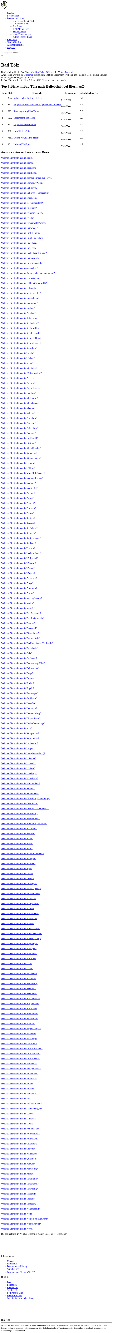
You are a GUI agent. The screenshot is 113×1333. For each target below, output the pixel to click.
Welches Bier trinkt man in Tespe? (17, 873)
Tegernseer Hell (25, 124)
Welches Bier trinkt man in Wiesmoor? (19, 918)
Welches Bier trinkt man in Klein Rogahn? (21, 448)
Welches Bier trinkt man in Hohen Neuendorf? (22, 263)
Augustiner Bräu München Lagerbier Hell (37, 104)
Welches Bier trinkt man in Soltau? (17, 838)
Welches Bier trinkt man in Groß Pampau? (20, 1053)
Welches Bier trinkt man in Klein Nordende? (22, 1103)
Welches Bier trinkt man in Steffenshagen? (21, 538)
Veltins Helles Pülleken (43, 72)
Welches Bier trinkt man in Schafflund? (19, 1178)
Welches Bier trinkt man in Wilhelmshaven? (21, 933)
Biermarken (12, 1287)
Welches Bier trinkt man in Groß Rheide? (20, 1058)
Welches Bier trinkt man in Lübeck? (18, 1113)
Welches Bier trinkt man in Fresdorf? (18, 218)
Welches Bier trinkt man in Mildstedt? (18, 1118)
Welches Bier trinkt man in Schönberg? (19, 528)
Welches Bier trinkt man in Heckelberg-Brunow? (24, 253)
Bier (9, 1282)
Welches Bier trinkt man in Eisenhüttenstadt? (22, 203)
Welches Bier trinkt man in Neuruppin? (19, 303)
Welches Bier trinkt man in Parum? (17, 498)
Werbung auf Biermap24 (18, 1272)
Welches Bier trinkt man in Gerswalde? (19, 228)
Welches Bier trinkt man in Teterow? (18, 548)
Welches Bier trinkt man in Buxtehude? (19, 648)
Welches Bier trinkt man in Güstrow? (18, 443)
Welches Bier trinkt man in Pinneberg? (19, 1153)
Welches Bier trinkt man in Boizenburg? (19, 428)
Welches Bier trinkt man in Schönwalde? (20, 328)
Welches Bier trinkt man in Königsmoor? (20, 733)
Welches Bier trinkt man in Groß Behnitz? (20, 233)
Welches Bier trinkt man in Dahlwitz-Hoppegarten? (25, 193)
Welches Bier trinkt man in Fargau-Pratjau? (21, 1028)
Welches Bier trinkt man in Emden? (17, 683)
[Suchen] (2, 55)
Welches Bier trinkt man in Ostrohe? (18, 1148)
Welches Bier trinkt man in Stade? (17, 843)
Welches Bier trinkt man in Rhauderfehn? (20, 818)
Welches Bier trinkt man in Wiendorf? (18, 563)
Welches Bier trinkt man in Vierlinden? (19, 368)
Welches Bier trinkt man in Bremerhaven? (20, 388)
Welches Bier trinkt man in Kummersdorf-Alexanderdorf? (28, 273)
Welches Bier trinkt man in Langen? (18, 748)
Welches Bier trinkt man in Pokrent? (18, 503)
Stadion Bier (13, 1290)
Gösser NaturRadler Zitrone (26, 137)
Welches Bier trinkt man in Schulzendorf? (20, 333)
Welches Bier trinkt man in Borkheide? (19, 173)
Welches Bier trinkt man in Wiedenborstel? (21, 1223)
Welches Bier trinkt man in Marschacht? (19, 778)
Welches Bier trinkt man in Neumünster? (20, 1128)
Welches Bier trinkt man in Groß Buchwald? (22, 1048)
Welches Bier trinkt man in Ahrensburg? (19, 983)
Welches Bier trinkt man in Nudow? (18, 308)
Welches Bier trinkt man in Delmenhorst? (20, 668)
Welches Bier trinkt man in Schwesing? (19, 1188)
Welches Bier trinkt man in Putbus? (17, 513)
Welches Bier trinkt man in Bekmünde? (19, 1013)
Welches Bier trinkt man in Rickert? (17, 1173)
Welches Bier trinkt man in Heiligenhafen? (21, 1068)
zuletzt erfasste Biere (22, 37)
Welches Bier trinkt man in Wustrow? (18, 958)
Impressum (12, 1263)
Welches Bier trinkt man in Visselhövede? (20, 893)
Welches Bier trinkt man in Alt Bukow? (19, 398)
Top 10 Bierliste (14, 42)
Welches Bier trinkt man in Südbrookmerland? (22, 853)
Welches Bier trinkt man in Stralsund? (18, 543)
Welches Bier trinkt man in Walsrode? (18, 898)
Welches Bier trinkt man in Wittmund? (19, 953)
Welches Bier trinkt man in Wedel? (17, 1213)
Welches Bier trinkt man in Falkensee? (19, 208)
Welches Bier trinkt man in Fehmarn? (18, 1033)
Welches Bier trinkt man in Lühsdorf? (18, 288)
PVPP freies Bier (21, 29)
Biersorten (12, 39)
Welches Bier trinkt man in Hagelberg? (19, 243)
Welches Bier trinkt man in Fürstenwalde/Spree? (23, 223)
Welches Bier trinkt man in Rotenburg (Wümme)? (24, 823)
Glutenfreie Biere (21, 23)
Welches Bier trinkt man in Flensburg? (19, 1038)
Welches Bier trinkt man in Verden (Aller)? (21, 888)
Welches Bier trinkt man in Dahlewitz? (19, 188)
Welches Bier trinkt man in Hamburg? (18, 393)
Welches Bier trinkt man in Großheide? (19, 698)
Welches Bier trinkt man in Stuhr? (17, 848)
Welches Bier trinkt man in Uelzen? (17, 878)
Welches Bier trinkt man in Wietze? (17, 923)
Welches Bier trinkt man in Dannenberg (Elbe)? (23, 663)
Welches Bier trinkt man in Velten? (17, 363)
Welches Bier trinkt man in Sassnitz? (18, 523)
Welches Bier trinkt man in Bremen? (18, 383)
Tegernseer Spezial (24, 118)
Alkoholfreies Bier (15, 45)
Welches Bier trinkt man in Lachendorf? (19, 743)
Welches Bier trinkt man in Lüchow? (18, 768)
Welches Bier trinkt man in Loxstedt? (18, 763)
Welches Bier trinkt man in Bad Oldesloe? (20, 998)
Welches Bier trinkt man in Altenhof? (18, 988)
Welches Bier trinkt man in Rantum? (18, 1163)
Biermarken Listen (15, 18)
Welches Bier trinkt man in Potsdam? (18, 313)
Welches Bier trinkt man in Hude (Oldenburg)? (23, 723)
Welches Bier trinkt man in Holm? (17, 1083)
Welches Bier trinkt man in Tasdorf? (18, 1198)
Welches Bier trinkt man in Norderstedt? (19, 1138)
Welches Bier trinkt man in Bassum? (18, 623)
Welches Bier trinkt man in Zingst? (17, 583)
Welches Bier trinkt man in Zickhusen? (19, 578)
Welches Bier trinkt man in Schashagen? (20, 1183)
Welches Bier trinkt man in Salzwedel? (19, 973)
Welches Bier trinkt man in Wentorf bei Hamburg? (24, 1218)
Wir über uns (13, 1269)
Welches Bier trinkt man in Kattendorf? (19, 1093)
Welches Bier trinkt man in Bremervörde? (20, 638)
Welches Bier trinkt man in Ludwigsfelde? (20, 278)
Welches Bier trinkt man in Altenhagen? (19, 408)
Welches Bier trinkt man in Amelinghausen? (21, 598)
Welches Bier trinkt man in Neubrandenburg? (22, 478)
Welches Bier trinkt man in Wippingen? (19, 943)
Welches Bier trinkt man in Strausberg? (19, 348)
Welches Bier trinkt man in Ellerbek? (18, 1023)
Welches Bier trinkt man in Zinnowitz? (19, 588)
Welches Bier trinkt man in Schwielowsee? (21, 343)
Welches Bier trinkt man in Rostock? (18, 518)
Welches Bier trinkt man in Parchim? (18, 493)
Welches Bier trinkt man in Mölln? (17, 1123)
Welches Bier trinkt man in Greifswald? (19, 438)
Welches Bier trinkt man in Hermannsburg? (21, 713)
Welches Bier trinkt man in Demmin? (18, 433)
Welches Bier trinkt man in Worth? (17, 1228)
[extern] (20, 1320)
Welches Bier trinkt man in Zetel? (16, 963)
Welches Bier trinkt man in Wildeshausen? (20, 928)
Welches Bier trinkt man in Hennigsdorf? (20, 258)
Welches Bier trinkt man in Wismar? (18, 568)
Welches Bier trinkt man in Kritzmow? (19, 453)
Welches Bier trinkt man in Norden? (18, 788)
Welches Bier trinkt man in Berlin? (17, 158)
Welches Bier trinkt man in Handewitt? (19, 1063)
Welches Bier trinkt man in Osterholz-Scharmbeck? (25, 808)
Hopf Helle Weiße (22, 131)
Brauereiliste (13, 15)
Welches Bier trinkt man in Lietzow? (18, 463)
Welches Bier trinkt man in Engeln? (17, 688)
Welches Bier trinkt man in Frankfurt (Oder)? (22, 213)
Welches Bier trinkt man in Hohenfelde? (19, 1073)
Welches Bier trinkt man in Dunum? (18, 678)
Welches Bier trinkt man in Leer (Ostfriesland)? (23, 753)
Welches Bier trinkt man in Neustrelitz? (19, 488)
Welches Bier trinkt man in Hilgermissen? (20, 718)
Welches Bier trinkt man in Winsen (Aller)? (21, 938)
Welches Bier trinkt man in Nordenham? (20, 793)
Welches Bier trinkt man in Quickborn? (19, 1158)
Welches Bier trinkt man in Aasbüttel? (18, 978)
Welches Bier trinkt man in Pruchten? (18, 508)
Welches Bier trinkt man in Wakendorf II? (20, 1208)
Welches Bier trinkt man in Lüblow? (18, 468)
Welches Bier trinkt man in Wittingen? (18, 948)
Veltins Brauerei (65, 72)
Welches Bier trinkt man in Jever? (16, 728)
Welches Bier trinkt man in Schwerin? (18, 533)
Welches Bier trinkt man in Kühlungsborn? (21, 458)
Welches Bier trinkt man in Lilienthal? (18, 758)
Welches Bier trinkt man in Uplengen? (19, 883)
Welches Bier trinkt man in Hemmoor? (19, 708)
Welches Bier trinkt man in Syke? (16, 868)
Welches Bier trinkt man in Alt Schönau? (20, 403)
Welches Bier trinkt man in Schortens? (19, 828)
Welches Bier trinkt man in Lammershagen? (21, 1108)
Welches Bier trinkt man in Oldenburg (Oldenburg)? (25, 798)
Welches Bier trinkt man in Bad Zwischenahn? (22, 618)
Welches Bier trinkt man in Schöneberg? (20, 323)
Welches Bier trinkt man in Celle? (16, 653)
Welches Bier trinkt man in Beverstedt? (19, 628)
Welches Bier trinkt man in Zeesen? (17, 378)
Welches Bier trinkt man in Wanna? (17, 908)
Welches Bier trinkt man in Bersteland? (19, 168)
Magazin (11, 47)
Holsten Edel (22, 144)
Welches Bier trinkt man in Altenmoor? (19, 993)
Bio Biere (17, 26)
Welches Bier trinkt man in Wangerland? (20, 903)
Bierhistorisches (14, 1295)
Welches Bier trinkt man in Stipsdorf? (18, 1193)
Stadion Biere (19, 31)
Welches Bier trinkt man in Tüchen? (18, 358)
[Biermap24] (4, 8)
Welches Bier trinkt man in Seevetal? (18, 833)
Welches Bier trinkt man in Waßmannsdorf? (21, 373)
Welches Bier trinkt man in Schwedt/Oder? (21, 338)
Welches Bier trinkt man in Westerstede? (20, 913)
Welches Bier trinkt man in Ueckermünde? (21, 553)
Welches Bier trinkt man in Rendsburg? (19, 1168)
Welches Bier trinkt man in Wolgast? (18, 573)
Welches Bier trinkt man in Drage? (17, 673)
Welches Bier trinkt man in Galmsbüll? (19, 1043)
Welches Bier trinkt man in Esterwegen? (19, 693)
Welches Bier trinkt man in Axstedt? (18, 608)
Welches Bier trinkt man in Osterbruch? (19, 803)
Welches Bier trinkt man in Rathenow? (19, 318)
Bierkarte (11, 13)
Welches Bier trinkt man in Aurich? (17, 603)
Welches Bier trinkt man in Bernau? (17, 163)
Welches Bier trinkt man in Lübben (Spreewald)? (24, 283)
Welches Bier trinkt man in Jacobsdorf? (19, 268)
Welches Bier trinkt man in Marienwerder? (21, 293)
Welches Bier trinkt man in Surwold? (18, 863)
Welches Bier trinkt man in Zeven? (17, 968)
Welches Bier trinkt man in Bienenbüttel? (20, 633)
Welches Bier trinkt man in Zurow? (17, 593)
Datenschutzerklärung (17, 1266)
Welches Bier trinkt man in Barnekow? (19, 418)
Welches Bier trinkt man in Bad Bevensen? (21, 613)
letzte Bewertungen (22, 34)
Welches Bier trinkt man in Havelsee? (18, 248)
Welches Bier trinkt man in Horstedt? (18, 1088)
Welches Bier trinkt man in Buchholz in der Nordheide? (27, 643)
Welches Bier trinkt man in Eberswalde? (19, 198)
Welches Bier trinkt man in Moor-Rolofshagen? (23, 473)
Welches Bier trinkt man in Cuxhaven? (19, 658)
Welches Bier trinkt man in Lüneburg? (19, 773)
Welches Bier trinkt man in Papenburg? (19, 813)
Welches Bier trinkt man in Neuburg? (18, 483)
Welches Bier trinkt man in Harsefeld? (18, 703)
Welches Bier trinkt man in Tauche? (17, 353)
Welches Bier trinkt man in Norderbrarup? (20, 1133)
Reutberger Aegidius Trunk (26, 111)
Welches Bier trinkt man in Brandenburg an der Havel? (26, 178)
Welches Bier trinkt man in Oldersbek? (19, 1143)
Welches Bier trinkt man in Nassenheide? (20, 298)
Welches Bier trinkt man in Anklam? (18, 413)
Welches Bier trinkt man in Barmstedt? (19, 1008)
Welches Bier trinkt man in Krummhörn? (20, 738)
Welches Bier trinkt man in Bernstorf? (18, 423)
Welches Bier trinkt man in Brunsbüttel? (19, 1018)
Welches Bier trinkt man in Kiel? (16, 1098)
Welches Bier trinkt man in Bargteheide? (20, 1003)
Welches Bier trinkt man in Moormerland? (20, 783)
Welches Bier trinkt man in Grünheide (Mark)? (22, 238)
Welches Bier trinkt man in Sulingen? (18, 858)
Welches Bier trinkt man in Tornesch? (18, 1203)
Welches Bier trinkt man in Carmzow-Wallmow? (23, 183)
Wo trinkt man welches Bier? (20, 1298)
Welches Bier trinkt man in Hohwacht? (19, 1078)
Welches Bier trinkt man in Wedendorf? (19, 558)
